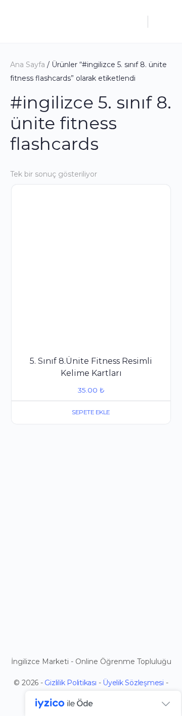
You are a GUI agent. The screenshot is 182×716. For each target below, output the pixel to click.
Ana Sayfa (27, 64)
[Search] (135, 21)
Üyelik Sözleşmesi (133, 682)
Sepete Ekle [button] (91, 412)
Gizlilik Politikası (70, 682)
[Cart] (162, 21)
